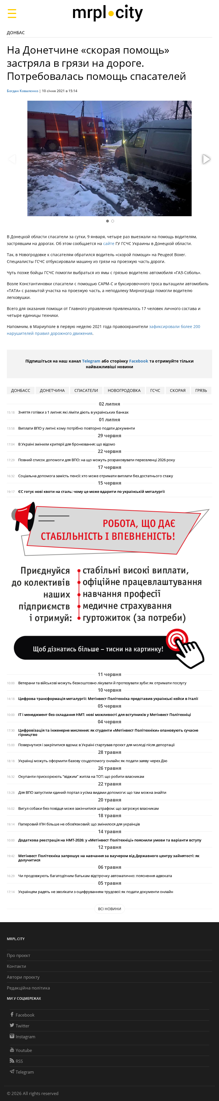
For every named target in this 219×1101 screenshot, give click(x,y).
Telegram (91, 361)
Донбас (16, 32)
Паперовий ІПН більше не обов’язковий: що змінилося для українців (79, 824)
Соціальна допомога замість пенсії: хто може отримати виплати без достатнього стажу (95, 476)
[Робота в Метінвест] (109, 585)
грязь (201, 390)
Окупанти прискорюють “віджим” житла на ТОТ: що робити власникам (81, 776)
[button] (206, 159)
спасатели (86, 390)
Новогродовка (124, 390)
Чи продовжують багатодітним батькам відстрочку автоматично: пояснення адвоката (95, 876)
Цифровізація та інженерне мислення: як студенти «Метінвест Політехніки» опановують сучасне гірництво (108, 732)
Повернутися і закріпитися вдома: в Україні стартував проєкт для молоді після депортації (96, 745)
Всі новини (109, 908)
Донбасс (20, 390)
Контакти (16, 966)
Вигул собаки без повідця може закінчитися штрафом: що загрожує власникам (88, 808)
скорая (178, 390)
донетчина (52, 390)
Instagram (25, 1036)
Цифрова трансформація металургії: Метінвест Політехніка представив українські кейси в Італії (108, 699)
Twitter (22, 1026)
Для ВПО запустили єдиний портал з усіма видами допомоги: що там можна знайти (92, 792)
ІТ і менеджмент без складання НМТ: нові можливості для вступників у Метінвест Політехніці (104, 715)
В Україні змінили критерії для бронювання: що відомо (66, 444)
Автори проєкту (23, 977)
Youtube (24, 1050)
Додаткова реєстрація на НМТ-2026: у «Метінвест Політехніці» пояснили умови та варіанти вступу (109, 840)
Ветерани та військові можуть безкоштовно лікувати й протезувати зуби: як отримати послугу (102, 683)
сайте (108, 243)
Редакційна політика (28, 988)
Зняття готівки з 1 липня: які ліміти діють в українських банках (73, 412)
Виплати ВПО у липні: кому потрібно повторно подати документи (76, 428)
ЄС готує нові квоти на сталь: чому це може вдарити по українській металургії (91, 491)
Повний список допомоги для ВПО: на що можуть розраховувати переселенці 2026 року (96, 460)
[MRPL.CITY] (108, 13)
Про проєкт (18, 955)
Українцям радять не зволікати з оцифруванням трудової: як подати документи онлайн (95, 892)
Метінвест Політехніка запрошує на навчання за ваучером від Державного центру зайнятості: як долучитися (108, 858)
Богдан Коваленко (22, 90)
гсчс (155, 390)
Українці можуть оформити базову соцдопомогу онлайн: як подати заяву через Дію (92, 761)
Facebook (138, 361)
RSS (19, 1061)
